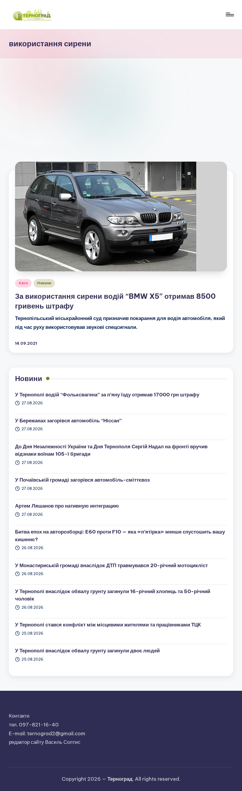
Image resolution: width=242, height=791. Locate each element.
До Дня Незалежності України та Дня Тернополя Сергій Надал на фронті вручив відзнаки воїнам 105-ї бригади (111, 450)
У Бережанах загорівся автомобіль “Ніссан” (68, 420)
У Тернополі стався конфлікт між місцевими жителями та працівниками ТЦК (108, 624)
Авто (23, 283)
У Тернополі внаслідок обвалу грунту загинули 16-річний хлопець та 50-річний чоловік (112, 595)
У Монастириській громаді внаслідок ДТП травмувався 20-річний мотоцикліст (111, 565)
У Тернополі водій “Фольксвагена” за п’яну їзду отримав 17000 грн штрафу (107, 394)
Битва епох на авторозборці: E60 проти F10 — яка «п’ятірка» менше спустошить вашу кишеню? (120, 536)
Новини (44, 283)
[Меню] (229, 14)
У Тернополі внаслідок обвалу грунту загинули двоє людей (87, 650)
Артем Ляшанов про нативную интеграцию (67, 506)
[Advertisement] (121, 102)
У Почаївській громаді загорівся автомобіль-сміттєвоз (82, 480)
